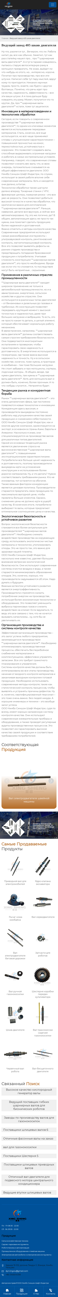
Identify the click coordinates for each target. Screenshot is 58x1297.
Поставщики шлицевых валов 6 (25, 1129)
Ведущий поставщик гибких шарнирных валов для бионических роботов (29, 1105)
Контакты (50, 1292)
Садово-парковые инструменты (15, 1244)
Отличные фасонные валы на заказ (28, 1138)
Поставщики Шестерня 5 (20, 1156)
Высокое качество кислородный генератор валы (29, 1091)
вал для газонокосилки (20, 1147)
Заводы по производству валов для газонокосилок (29, 1119)
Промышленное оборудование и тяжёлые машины (23, 1251)
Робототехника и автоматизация (15, 1248)
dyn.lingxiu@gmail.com (17, 1271)
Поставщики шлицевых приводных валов (29, 1166)
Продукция (21, 1292)
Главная (5, 38)
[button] (51, 781)
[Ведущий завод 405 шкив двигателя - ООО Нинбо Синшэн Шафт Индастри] (8, 4)
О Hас (36, 1292)
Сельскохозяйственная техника (15, 1241)
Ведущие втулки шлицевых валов (27, 1192)
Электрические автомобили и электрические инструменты (26, 1255)
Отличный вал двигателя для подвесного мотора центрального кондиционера (29, 1180)
